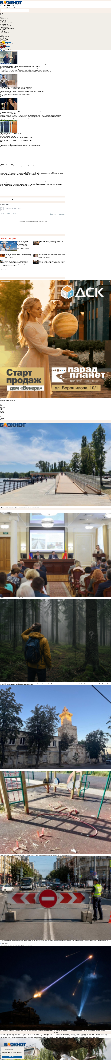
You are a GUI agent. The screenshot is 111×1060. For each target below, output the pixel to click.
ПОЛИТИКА (3, 31)
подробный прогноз (4, 400)
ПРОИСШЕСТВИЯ (4, 32)
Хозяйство (2, 95)
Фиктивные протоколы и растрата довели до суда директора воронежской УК (17, 684)
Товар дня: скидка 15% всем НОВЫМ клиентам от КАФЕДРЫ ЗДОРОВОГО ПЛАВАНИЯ (22, 139)
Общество (2, 164)
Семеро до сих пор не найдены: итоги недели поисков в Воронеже (15, 683)
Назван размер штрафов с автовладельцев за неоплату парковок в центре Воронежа (65, 510)
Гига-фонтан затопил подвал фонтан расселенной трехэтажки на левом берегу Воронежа (87, 683)
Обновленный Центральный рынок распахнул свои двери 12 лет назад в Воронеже (47, 683)
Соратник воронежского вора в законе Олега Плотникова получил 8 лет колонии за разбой (53, 940)
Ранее (14, 213)
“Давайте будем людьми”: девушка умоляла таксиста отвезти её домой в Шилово (30, 1035)
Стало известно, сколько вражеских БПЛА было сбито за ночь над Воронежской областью (20, 1030)
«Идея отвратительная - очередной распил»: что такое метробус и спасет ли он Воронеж (22, 91)
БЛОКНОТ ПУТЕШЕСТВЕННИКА (8, 16)
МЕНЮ (1, 13)
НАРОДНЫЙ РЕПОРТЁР (6, 25)
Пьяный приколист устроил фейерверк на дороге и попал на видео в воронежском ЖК (91, 940)
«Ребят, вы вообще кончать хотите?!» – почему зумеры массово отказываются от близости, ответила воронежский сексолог (31, 115)
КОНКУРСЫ (3, 21)
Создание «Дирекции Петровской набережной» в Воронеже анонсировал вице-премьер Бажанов (19, 507)
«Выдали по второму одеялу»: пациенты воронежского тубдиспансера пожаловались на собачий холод (25, 71)
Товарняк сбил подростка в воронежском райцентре (36, 510)
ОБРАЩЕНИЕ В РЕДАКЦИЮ (7, 28)
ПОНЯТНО (12, 1057)
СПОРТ (2, 35)
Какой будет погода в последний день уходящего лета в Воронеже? (53, 1030)
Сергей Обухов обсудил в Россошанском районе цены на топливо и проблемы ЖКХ (54, 769)
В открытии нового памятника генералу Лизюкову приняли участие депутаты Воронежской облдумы (51, 855)
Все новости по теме (5, 67)
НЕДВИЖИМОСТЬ (4, 27)
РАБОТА (9, 42)
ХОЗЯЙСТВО (3, 38)
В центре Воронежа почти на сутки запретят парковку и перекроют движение (17, 940)
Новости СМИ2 (3, 269)
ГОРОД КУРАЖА (4, 18)
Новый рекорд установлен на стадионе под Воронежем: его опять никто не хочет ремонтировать (43, 1034)
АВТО (1, 14)
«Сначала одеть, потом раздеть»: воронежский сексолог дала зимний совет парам (20, 118)
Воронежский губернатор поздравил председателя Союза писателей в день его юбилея (45, 1037)
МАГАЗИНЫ (8, 49)
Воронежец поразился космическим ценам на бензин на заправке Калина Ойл (19, 69)
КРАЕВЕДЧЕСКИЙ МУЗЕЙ (6, 23)
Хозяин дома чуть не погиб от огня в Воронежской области (14, 1037)
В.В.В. (1, 17)
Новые (2, 213)
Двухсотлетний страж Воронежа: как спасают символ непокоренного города (17, 769)
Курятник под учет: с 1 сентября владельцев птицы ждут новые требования (17, 945)
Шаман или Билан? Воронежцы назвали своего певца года (14, 92)
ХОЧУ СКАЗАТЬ (4, 39)
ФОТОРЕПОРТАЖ (4, 36)
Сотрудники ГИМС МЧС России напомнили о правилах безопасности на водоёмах (92, 1035)
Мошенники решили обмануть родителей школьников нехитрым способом (79, 1034)
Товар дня (2, 119)
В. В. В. (2, 141)
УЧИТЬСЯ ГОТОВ (8, 43)
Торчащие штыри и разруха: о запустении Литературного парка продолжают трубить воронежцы (24, 70)
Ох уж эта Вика (4, 73)
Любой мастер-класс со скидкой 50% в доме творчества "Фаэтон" (16, 137)
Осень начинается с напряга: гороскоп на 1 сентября (12, 510)
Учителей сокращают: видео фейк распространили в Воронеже (60, 1035)
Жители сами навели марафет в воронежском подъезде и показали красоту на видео (82, 1037)
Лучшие (8, 213)
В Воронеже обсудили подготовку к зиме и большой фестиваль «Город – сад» (17, 597)
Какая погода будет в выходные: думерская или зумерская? (15, 94)
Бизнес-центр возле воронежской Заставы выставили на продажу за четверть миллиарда (87, 1030)
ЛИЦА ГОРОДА (4, 24)
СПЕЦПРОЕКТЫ (4, 34)
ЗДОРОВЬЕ (3, 20)
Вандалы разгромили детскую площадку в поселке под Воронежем (15, 855)
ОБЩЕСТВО (3, 30)
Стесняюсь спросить (5, 97)
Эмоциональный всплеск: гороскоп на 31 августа (11, 1034)
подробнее (12, 400)
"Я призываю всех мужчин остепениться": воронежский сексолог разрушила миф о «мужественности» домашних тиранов (30, 116)
